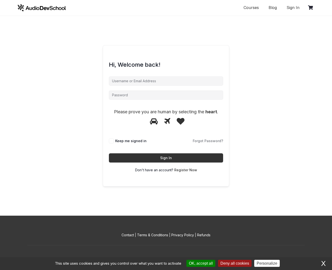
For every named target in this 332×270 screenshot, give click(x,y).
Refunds (203, 235)
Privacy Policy (182, 235)
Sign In (293, 7)
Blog (273, 7)
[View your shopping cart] (311, 7)
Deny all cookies (234, 263)
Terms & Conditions (152, 235)
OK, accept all (201, 263)
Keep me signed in (131, 141)
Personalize (267, 263)
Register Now (185, 170)
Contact (128, 235)
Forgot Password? (208, 141)
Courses (251, 7)
